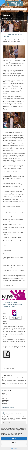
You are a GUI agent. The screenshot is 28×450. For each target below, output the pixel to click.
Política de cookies (14, 448)
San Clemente (9, 18)
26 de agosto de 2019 (8, 285)
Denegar (14, 442)
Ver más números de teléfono (8, 407)
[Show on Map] (25, 9)
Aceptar (14, 438)
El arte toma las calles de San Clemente (13, 35)
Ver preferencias (14, 446)
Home (3, 18)
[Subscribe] (24, 423)
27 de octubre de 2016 (9, 368)
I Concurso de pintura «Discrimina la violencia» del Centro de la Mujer (12, 305)
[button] (26, 425)
